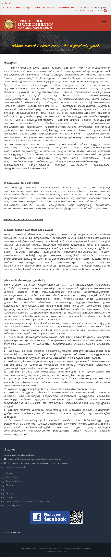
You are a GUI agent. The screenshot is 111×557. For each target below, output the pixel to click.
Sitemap (9, 473)
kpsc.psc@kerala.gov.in (16, 467)
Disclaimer (10, 485)
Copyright (10, 497)
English (81, 10)
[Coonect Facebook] (56, 518)
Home (39, 50)
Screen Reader (12, 477)
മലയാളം (90, 10)
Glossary (9, 493)
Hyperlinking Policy (13, 505)
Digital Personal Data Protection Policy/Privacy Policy (28, 501)
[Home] (29, 23)
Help (7, 489)
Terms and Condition (14, 481)
